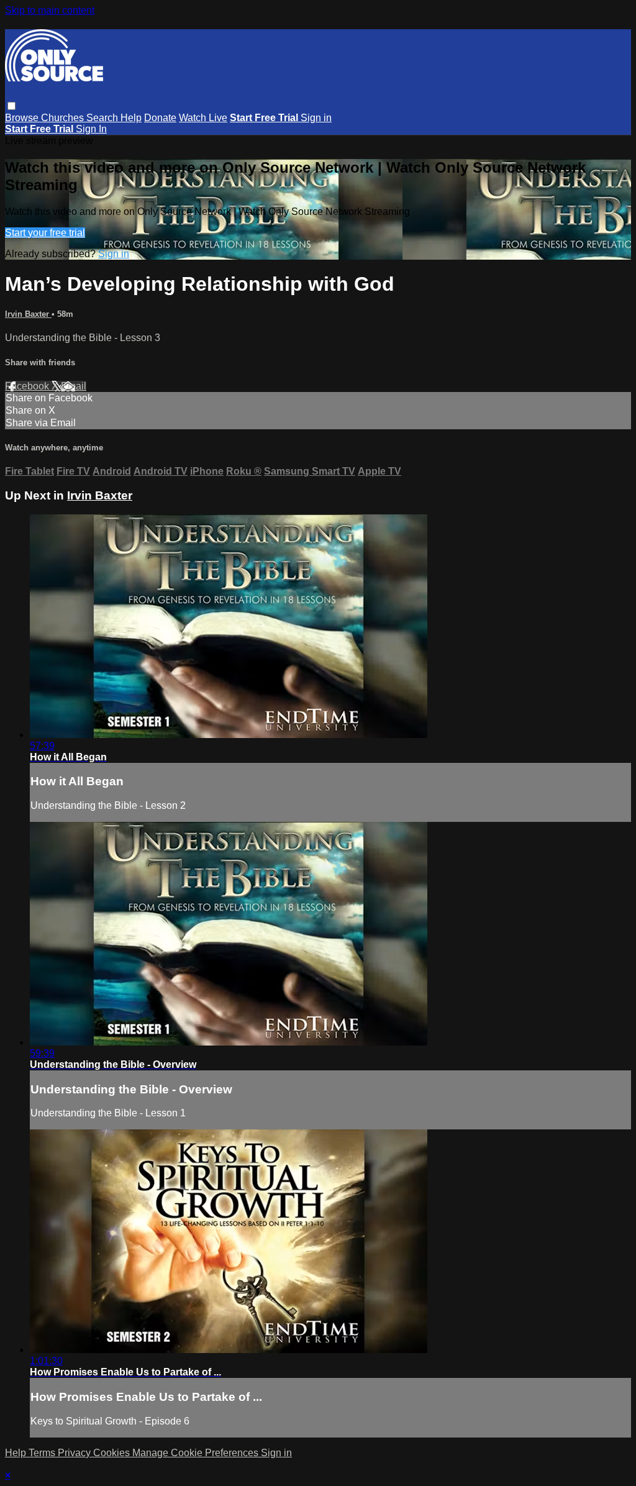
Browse (23, 117)
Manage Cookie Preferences (196, 1452)
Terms (43, 1452)
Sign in (316, 117)
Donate (160, 117)
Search (103, 117)
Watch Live (203, 117)
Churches (63, 117)
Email (73, 386)
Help (131, 117)
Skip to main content (49, 10)
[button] (11, 106)
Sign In (91, 129)
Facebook (28, 386)
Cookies (112, 1452)
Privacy (75, 1452)
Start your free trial (45, 232)
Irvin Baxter (28, 314)
